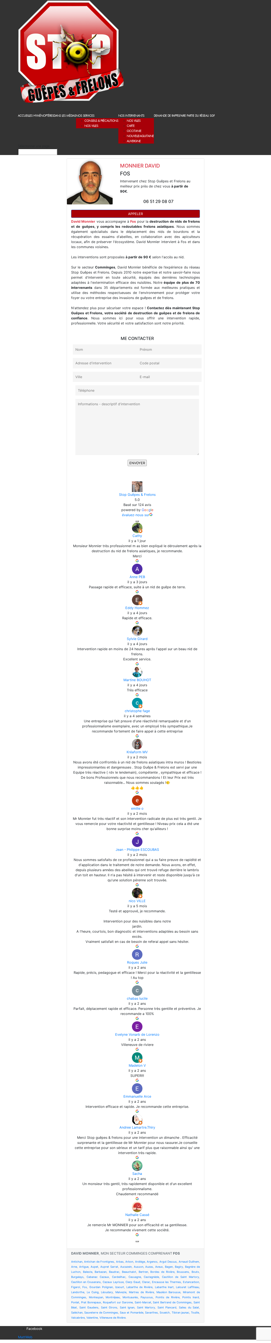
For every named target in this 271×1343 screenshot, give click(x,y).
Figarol (75, 1287)
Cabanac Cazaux (98, 1277)
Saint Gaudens (89, 1307)
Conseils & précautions (101, 121)
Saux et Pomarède (131, 1312)
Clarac (146, 1282)
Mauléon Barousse (168, 1292)
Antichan (76, 1261)
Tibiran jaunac (180, 1312)
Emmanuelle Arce (137, 1096)
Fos (84, 1287)
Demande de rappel (167, 116)
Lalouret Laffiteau (187, 1287)
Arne (74, 1266)
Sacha (137, 1173)
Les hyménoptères (41, 116)
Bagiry (179, 1266)
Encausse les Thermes (166, 1282)
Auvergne (134, 141)
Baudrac (114, 1271)
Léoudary (107, 1292)
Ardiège (140, 1261)
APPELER (135, 214)
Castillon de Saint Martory (180, 1277)
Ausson (138, 1266)
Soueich (165, 1312)
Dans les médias (65, 116)
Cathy (137, 536)
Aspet (94, 1266)
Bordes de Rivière (162, 1271)
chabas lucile (137, 998)
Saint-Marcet (143, 1302)
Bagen (169, 1266)
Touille (195, 1312)
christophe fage (137, 711)
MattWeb (25, 1337)
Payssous (147, 1297)
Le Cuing (93, 1292)
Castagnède (151, 1277)
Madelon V (137, 1065)
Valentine (92, 1317)
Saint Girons (109, 1307)
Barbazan (100, 1271)
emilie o (137, 808)
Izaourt (119, 1287)
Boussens (183, 1271)
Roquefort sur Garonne (118, 1302)
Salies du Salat (189, 1307)
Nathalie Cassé (137, 1215)
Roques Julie (137, 962)
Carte (131, 126)
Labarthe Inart (164, 1287)
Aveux (159, 1266)
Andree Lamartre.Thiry (137, 1127)
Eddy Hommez (137, 608)
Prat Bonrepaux (91, 1302)
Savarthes (151, 1312)
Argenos (152, 1261)
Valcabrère (78, 1317)
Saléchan (77, 1312)
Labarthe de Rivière (139, 1287)
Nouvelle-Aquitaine (140, 136)
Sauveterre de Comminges (101, 1312)
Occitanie (134, 131)
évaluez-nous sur (135, 515)
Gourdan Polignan (101, 1287)
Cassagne (135, 1277)
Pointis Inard (190, 1297)
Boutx (195, 1271)
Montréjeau (113, 1297)
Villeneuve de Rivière (113, 1317)
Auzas (149, 1266)
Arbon (129, 1261)
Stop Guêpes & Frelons (137, 494)
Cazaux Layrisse (113, 1282)
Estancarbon (191, 1282)
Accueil (23, 116)
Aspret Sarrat (109, 1266)
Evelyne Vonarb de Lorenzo (137, 1034)
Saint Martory (146, 1307)
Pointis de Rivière (168, 1297)
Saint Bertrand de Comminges (172, 1302)
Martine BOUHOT (137, 680)
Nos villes (91, 126)
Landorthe (77, 1292)
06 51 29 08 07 (158, 201)
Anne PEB (137, 577)
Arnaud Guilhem (189, 1261)
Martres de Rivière (141, 1292)
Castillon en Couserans (86, 1282)
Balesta (87, 1271)
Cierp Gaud (133, 1282)
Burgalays (77, 1277)
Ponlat (75, 1302)
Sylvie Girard (137, 639)
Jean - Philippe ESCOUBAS (137, 849)
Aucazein (126, 1266)
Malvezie (120, 1292)
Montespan (96, 1297)
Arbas (120, 1261)
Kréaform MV (137, 752)
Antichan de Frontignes (99, 1261)
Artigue (83, 1266)
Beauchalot (129, 1271)
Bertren (143, 1271)
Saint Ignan (127, 1307)
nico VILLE (137, 901)
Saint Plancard (167, 1307)
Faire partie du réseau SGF (197, 116)
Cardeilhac (119, 1277)
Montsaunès (130, 1297)
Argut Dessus (168, 1261)
